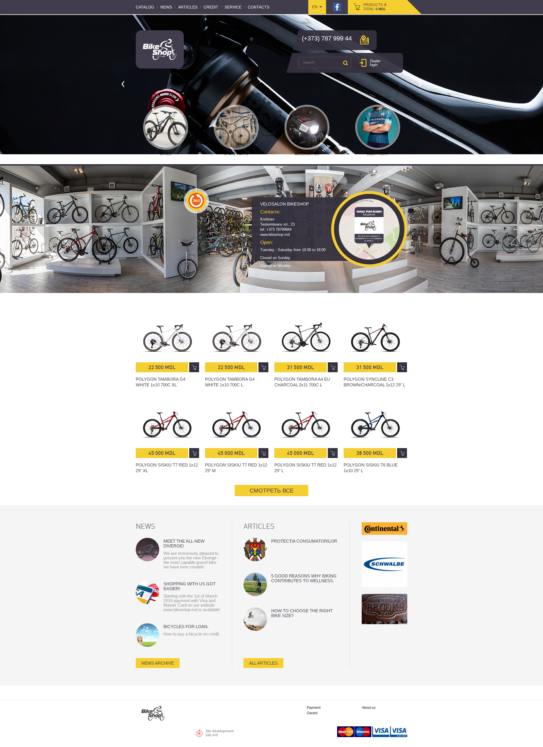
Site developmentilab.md (220, 733)
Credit (211, 7)
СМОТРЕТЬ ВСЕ (272, 490)
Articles (187, 7)
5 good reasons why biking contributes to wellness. (304, 578)
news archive (157, 663)
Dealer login (375, 63)
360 (196, 200)
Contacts (258, 7)
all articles (263, 663)
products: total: (374, 7)
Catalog (145, 7)
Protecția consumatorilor (304, 541)
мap (364, 39)
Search (345, 63)
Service (233, 7)
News (166, 7)
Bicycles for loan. (185, 626)
